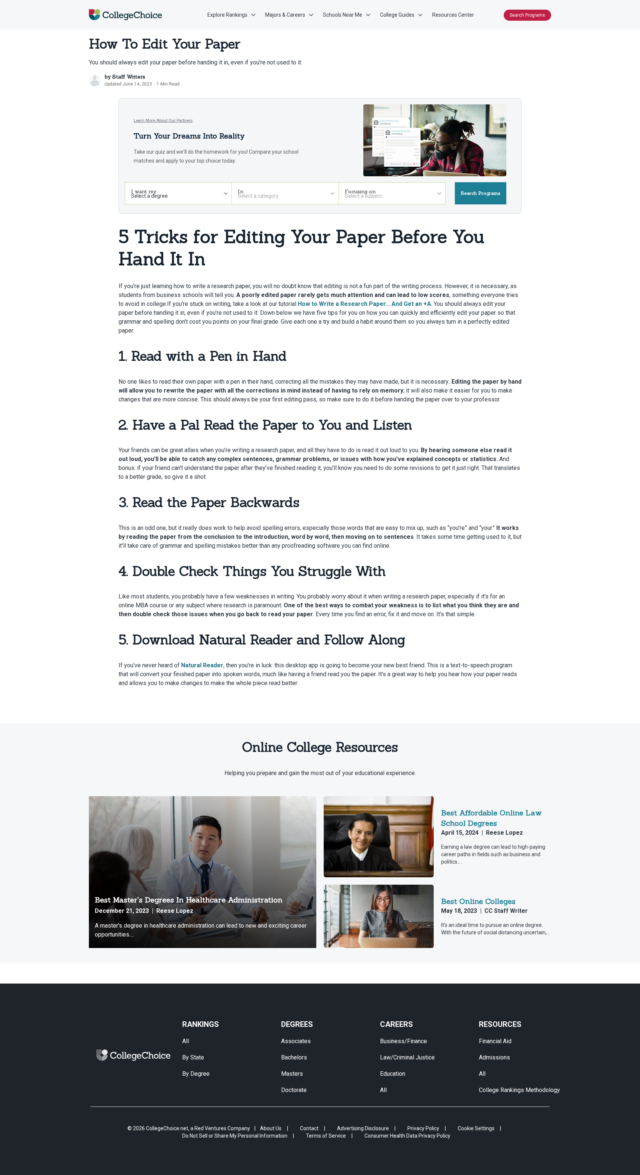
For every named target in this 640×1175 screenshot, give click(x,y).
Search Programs (527, 15)
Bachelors (294, 1057)
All (185, 1041)
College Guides (397, 15)
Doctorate (294, 1090)
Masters (292, 1073)
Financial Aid (495, 1041)
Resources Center (453, 15)
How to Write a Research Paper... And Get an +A (364, 303)
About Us (270, 1128)
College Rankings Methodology (519, 1090)
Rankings (200, 1024)
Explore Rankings (227, 15)
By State (193, 1057)
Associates (296, 1041)
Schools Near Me (342, 15)
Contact (309, 1128)
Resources (500, 1024)
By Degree (196, 1073)
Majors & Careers (285, 15)
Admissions (494, 1057)
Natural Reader (202, 665)
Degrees (297, 1024)
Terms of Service (326, 1136)
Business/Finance (403, 1041)
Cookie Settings (476, 1128)
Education (392, 1073)
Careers (396, 1024)
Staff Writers (128, 76)
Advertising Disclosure (363, 1128)
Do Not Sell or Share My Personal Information (234, 1136)
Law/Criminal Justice (407, 1057)
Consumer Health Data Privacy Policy (407, 1136)
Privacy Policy (423, 1128)
